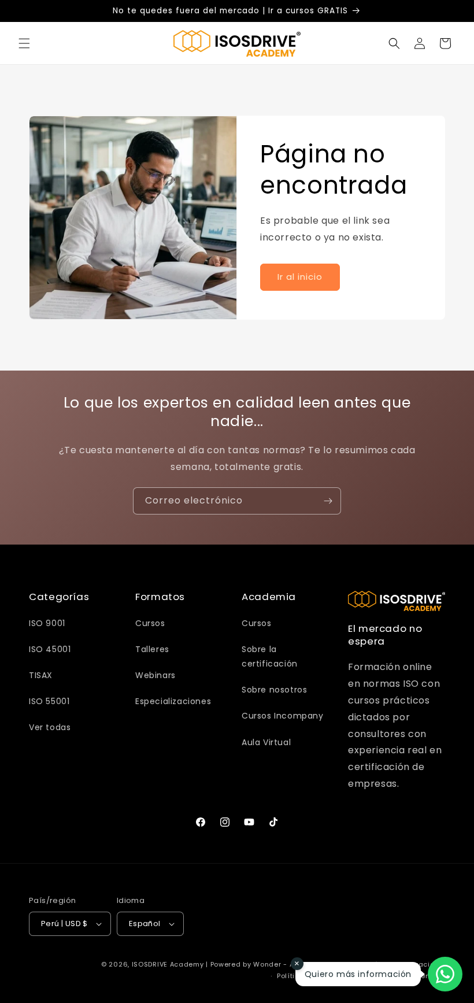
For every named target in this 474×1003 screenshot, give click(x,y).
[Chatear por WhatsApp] (445, 974)
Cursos (150, 623)
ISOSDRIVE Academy (168, 964)
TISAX (41, 675)
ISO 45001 (50, 649)
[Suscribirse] (327, 501)
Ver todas (50, 727)
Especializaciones (173, 701)
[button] (24, 43)
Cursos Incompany (283, 715)
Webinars (155, 675)
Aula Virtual (266, 742)
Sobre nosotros (274, 689)
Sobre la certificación (270, 656)
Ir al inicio (300, 277)
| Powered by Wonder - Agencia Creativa (279, 964)
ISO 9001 (47, 623)
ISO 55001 (49, 701)
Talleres (152, 649)
